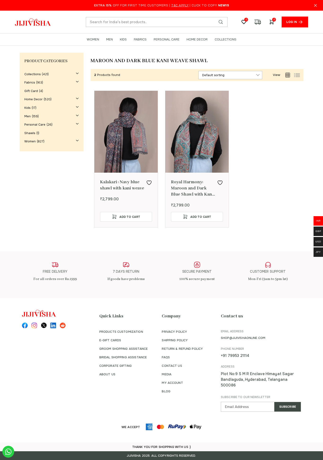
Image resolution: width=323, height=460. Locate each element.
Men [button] (109, 39)
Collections (32, 74)
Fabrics (29, 82)
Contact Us (172, 366)
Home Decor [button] (197, 39)
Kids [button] (123, 39)
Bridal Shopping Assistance (123, 357)
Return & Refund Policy (182, 349)
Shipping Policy (175, 340)
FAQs (166, 357)
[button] (126, 217)
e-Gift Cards (110, 340)
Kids (27, 108)
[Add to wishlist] (149, 183)
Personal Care (34, 125)
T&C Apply (180, 5)
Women (30, 141)
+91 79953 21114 (235, 355)
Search (221, 22)
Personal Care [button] (166, 39)
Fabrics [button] (140, 39)
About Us (107, 374)
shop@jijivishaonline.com (243, 338)
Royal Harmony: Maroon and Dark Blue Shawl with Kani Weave (192, 188)
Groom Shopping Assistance (123, 349)
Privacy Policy (174, 332)
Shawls (29, 133)
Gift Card (31, 91)
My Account (172, 383)
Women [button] (93, 39)
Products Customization (121, 332)
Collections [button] (225, 39)
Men (27, 116)
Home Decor (33, 99)
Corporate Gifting (115, 366)
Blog (166, 391)
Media (166, 374)
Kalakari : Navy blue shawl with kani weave (122, 185)
